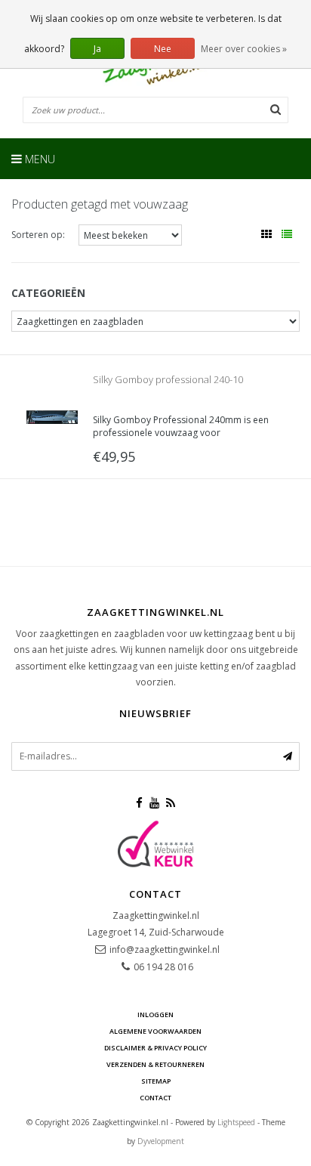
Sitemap (156, 1081)
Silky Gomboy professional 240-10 (168, 379)
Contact (155, 1098)
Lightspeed (236, 1122)
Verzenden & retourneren (155, 1064)
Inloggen (155, 1014)
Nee (162, 48)
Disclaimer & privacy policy (155, 1048)
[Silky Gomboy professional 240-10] (52, 416)
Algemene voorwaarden (155, 1031)
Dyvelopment (160, 1141)
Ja (97, 48)
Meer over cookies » (244, 48)
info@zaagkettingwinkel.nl (164, 949)
